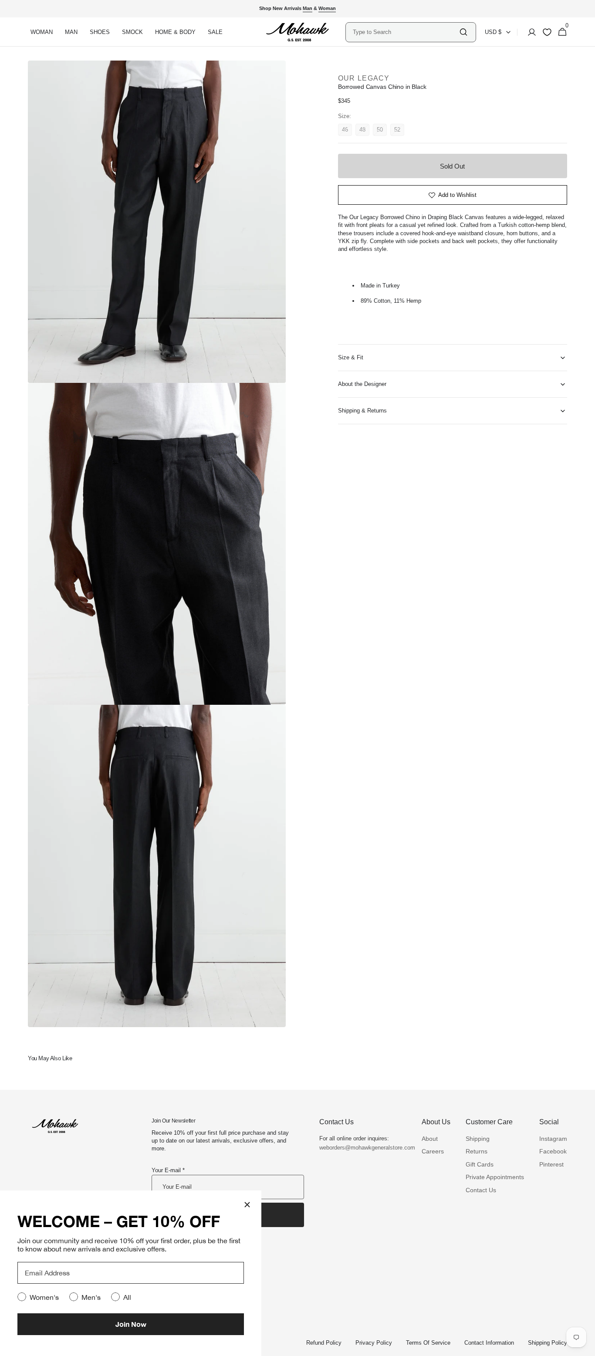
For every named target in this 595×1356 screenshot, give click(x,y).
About (430, 1138)
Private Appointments (495, 1176)
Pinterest (551, 1164)
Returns (476, 1151)
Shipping (478, 1138)
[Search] (463, 32)
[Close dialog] (247, 1204)
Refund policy (323, 1342)
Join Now (130, 1324)
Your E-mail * (168, 1170)
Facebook (553, 1151)
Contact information (489, 1342)
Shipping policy (547, 1342)
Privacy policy (373, 1342)
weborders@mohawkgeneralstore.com (362, 1147)
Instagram (553, 1138)
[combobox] (405, 32)
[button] (529, 32)
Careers (433, 1151)
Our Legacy (364, 78)
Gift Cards (480, 1164)
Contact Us (481, 1190)
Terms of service (428, 1342)
